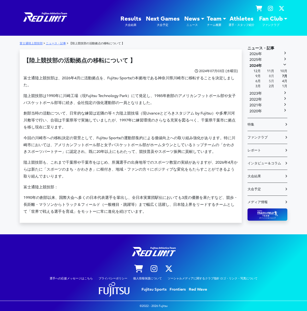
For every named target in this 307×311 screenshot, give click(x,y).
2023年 (255, 93)
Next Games (163, 21)
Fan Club (271, 21)
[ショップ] (259, 8)
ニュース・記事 (261, 48)
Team (214, 21)
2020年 (255, 111)
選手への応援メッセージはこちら (71, 278)
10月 (283, 71)
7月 (284, 76)
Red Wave (198, 289)
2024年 (255, 65)
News (192, 21)
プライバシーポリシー (113, 278)
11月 (270, 71)
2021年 (255, 105)
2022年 (255, 99)
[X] (281, 8)
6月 (258, 81)
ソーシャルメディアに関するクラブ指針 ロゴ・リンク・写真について (213, 278)
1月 (284, 86)
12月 (257, 71)
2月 (271, 86)
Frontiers (178, 289)
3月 (258, 86)
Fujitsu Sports (154, 289)
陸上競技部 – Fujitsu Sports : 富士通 (45, 17)
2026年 (255, 54)
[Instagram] (270, 8)
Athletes (241, 21)
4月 (284, 81)
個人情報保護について (147, 278)
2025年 (255, 60)
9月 (258, 76)
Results (130, 21)
